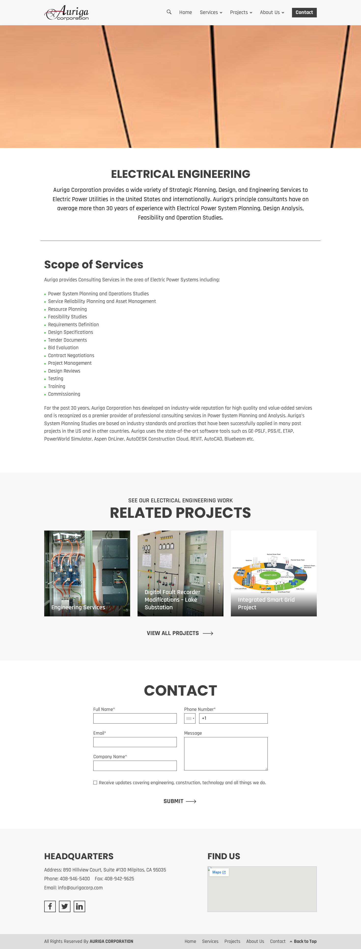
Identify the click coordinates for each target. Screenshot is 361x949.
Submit (173, 801)
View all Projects (173, 633)
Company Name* (110, 756)
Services (209, 12)
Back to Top (305, 941)
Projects (239, 12)
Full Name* (104, 709)
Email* (99, 733)
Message (193, 733)
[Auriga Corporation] (66, 12)
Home (185, 12)
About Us (270, 12)
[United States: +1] (190, 718)
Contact (304, 12)
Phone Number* (200, 709)
